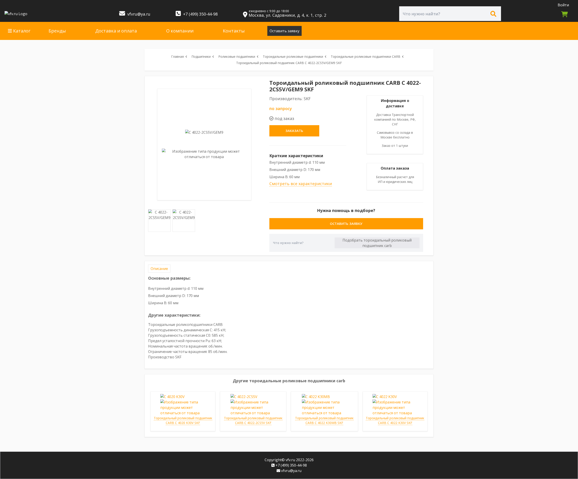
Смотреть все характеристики (300, 183)
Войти (563, 4)
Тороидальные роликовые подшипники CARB (365, 56)
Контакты (234, 31)
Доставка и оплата (116, 31)
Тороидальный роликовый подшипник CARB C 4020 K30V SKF (183, 420)
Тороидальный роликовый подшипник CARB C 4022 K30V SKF (395, 420)
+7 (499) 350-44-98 (200, 14)
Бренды (57, 31)
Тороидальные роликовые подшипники (293, 56)
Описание (159, 268)
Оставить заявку (284, 30)
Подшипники (201, 56)
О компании (179, 31)
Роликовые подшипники (236, 56)
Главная (177, 56)
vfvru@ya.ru (138, 14)
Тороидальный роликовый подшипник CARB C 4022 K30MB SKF (324, 420)
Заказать (294, 130)
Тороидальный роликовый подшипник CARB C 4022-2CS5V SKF (253, 420)
